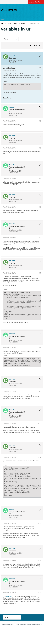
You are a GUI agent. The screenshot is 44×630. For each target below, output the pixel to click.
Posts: (11, 62)
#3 (40, 148)
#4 (40, 178)
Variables (9, 596)
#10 (39, 423)
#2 (40, 121)
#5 (40, 207)
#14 (39, 592)
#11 (39, 457)
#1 (40, 68)
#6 (40, 237)
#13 (39, 560)
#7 (40, 273)
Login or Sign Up (34, 2)
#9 (40, 391)
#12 (39, 523)
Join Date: (12, 60)
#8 (40, 347)
